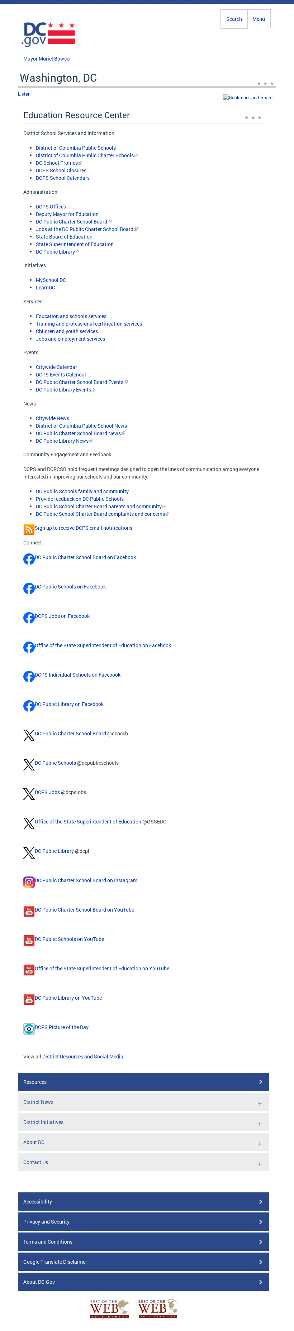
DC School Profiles (57, 162)
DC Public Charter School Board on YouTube (84, 909)
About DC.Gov (39, 1281)
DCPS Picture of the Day (62, 1027)
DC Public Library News (62, 440)
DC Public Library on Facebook (69, 704)
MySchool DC (51, 280)
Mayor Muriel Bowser (47, 58)
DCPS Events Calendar (61, 374)
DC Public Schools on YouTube (69, 939)
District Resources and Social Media (82, 1056)
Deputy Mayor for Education (67, 214)
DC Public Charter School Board (71, 221)
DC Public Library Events (63, 389)
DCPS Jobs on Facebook (62, 615)
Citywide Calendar (56, 367)
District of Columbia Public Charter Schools (85, 155)
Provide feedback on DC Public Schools (80, 498)
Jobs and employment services (70, 338)
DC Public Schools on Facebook (70, 586)
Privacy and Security (46, 1221)
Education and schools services (71, 316)
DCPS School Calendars (63, 177)
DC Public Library (55, 251)
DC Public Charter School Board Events (79, 382)
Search (234, 18)
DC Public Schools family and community (82, 491)
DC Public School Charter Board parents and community (99, 506)
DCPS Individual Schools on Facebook (77, 674)
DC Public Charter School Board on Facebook (85, 557)
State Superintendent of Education (75, 244)
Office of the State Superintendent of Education (88, 821)
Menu (258, 18)
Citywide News (52, 418)
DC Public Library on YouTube (68, 997)
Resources (35, 1081)
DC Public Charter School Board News (78, 433)
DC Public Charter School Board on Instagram (86, 880)
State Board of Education (64, 236)
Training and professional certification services (89, 323)
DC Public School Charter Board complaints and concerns (100, 513)
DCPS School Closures (61, 170)
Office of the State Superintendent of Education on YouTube (102, 968)
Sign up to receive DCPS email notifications (83, 527)
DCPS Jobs (47, 792)
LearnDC (45, 287)
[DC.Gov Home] (48, 46)
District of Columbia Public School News (81, 425)
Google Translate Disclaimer (55, 1261)
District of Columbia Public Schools (76, 147)
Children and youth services (67, 331)
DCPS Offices (51, 206)
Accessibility (37, 1201)
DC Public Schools (55, 762)
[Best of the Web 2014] (110, 1318)
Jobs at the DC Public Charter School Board (84, 229)
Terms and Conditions (47, 1241)
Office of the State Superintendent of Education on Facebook (103, 645)
